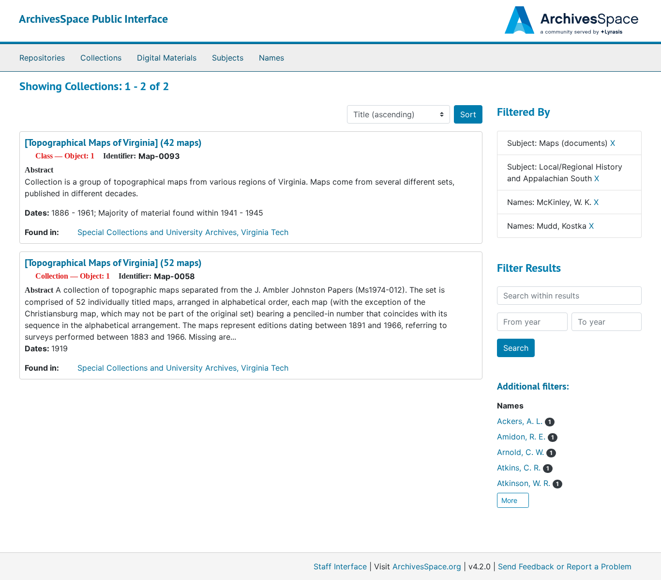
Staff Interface (340, 566)
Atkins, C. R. (523, 467)
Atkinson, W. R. (528, 483)
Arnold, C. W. (525, 452)
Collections (100, 58)
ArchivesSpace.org (426, 566)
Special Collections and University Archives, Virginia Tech (182, 232)
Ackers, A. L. (524, 421)
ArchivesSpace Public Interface (93, 18)
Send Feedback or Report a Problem (564, 566)
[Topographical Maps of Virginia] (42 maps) (113, 142)
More (510, 500)
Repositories (42, 58)
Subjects (227, 58)
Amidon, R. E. (525, 436)
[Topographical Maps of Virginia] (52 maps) (113, 262)
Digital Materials (166, 58)
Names (271, 58)
